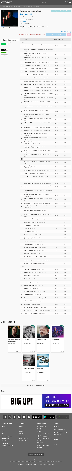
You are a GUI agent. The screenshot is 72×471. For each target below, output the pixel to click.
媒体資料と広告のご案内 (43, 445)
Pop (3, 431)
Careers (39, 450)
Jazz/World (5, 443)
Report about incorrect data (10, 40)
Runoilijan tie (55, 339)
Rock (3, 429)
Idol (3, 433)
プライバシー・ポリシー (43, 433)
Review (21, 433)
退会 (55, 444)
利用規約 (39, 431)
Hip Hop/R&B (5, 438)
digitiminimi (44, 464)
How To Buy (67, 32)
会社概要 (39, 429)
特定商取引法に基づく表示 (44, 436)
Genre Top (4, 6)
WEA (24, 21)
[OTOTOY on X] (5, 417)
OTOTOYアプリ (41, 442)
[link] (61, 11)
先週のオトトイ (23, 440)
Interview (21, 429)
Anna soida (40, 368)
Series (20, 426)
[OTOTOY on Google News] (28, 417)
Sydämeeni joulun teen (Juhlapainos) (14, 340)
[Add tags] (21, 27)
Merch (38, 6)
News (34, 6)
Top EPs (18, 6)
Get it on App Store (37, 417)
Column (21, 431)
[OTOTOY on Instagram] (10, 417)
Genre (4, 423)
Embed (5, 55)
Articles (30, 6)
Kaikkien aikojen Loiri (28, 368)
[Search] (66, 2)
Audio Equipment (23, 438)
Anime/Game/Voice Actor (8, 436)
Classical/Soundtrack (7, 445)
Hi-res (3, 426)
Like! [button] (4, 52)
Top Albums (12, 6)
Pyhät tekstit (26, 339)
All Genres (9, 423)
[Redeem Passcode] (70, 2)
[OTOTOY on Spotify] (19, 417)
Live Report (22, 436)
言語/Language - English (36, 454)
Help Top (56, 426)
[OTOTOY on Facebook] (14, 417)
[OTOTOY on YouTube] (24, 417)
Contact (56, 439)
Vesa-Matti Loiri (26, 14)
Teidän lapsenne (41, 339)
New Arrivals (24, 6)
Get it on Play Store (49, 417)
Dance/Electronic (6, 440)
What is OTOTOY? (41, 426)
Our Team (39, 447)
